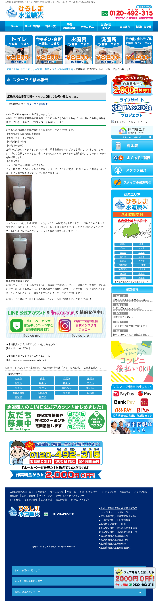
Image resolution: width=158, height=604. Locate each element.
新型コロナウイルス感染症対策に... (131, 334)
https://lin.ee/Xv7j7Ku (17, 348)
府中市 (66, 383)
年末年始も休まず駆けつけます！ (130, 326)
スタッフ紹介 (140, 492)
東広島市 (66, 388)
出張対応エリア (106, 26)
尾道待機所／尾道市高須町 (114, 539)
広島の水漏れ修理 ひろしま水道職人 (28, 492)
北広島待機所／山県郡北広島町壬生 (118, 532)
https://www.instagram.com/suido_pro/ (26, 360)
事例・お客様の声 (69, 26)
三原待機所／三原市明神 (113, 543)
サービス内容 (32, 26)
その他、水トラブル (80, 499)
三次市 (90, 383)
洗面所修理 (61, 499)
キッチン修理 (30, 499)
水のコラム (88, 26)
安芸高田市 (18, 392)
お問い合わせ (143, 26)
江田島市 (42, 392)
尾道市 (18, 383)
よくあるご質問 (108, 492)
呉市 (42, 378)
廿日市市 (90, 388)
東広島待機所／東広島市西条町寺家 (118, 528)
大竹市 (42, 388)
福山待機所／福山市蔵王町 (114, 535)
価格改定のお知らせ (123, 317)
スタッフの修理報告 (62, 69)
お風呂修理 (46, 499)
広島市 (18, 378)
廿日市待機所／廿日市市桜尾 (115, 520)
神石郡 (42, 397)
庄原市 (18, 388)
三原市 (90, 378)
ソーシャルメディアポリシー (70, 495)
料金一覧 (51, 26)
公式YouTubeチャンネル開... (127, 308)
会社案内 (125, 26)
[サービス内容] (27, 26)
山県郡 (90, 392)
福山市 (42, 383)
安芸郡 (66, 392)
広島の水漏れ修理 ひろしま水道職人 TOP (28, 69)
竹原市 (66, 378)
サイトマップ (45, 495)
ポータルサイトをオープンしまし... (131, 299)
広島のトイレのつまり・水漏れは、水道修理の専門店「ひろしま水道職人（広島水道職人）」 (53, 367)
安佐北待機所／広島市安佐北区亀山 (118, 516)
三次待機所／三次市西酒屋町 (115, 547)
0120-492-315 (64, 514)
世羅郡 (18, 397)
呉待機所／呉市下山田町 (113, 524)
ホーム (14, 26)
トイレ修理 (15, 499)
